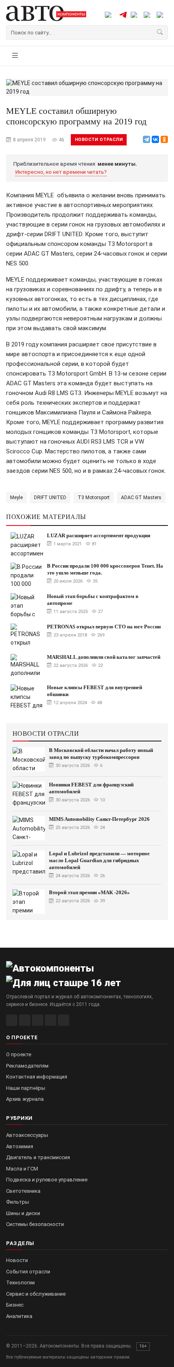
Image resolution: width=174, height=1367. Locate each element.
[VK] (37, 1020)
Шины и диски (23, 1213)
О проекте (18, 1054)
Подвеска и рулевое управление (46, 1180)
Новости (17, 1260)
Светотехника (23, 1191)
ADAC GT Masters (141, 497)
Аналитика (19, 1316)
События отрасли (28, 1272)
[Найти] (160, 32)
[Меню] (15, 56)
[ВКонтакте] (155, 139)
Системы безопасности (35, 1224)
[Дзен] (50, 1020)
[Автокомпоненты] (46, 13)
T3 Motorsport (94, 497)
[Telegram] (146, 139)
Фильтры (17, 1202)
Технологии (20, 1282)
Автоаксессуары (27, 1135)
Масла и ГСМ (22, 1169)
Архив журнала (25, 1099)
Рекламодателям (27, 1066)
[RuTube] (11, 1020)
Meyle (16, 497)
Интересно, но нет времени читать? (61, 172)
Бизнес (14, 1305)
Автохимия (19, 1146)
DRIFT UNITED (50, 497)
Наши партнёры (25, 1088)
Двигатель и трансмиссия (38, 1157)
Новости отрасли (99, 139)
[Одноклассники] (164, 139)
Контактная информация (36, 1077)
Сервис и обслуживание (36, 1294)
